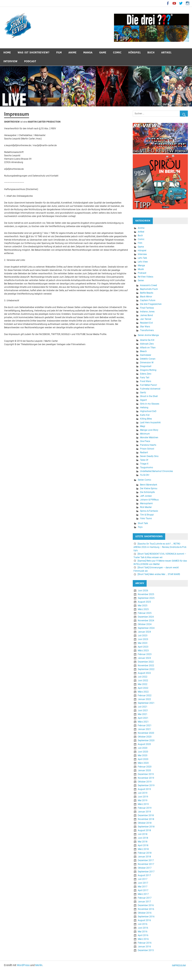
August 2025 (144, 602)
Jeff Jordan (146, 496)
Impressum (179, 965)
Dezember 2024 (146, 617)
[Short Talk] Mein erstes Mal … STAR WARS (159, 574)
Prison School (147, 449)
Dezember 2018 (146, 815)
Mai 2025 (142, 605)
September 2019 (146, 785)
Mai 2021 (142, 714)
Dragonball (145, 366)
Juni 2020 (143, 751)
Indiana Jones (147, 311)
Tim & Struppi (147, 515)
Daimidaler (145, 355)
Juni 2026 (143, 590)
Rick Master (146, 507)
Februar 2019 (145, 808)
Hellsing (144, 407)
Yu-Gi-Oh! (144, 475)
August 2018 (144, 830)
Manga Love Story (149, 430)
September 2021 (146, 703)
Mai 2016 (142, 931)
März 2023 (143, 650)
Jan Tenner (145, 319)
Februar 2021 (145, 725)
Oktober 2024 (145, 624)
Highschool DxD (148, 411)
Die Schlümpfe (147, 492)
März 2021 (143, 721)
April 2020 (143, 759)
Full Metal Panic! (148, 385)
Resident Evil (146, 323)
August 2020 (144, 744)
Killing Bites (146, 419)
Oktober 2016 (145, 913)
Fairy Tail (144, 377)
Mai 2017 (142, 886)
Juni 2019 (143, 796)
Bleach (143, 351)
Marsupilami (146, 503)
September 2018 (146, 826)
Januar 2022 (144, 699)
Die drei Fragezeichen (151, 304)
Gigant (143, 400)
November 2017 (146, 864)
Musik (141, 269)
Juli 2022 (142, 676)
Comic (117, 52)
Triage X (144, 464)
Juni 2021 (143, 710)
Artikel (166, 52)
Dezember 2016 (146, 905)
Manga (87, 52)
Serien (141, 280)
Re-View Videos (145, 277)
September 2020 (146, 740)
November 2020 (146, 733)
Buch (150, 52)
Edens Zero (145, 374)
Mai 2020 (142, 755)
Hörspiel (134, 52)
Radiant (144, 452)
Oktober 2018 (145, 823)
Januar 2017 (144, 901)
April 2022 (143, 688)
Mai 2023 (142, 643)
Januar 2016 (144, 946)
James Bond (146, 315)
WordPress (23, 965)
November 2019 (146, 778)
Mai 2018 (142, 841)
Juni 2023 (143, 639)
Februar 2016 (145, 943)
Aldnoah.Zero (147, 344)
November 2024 (146, 620)
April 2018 (143, 845)
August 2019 (144, 789)
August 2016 (144, 920)
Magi (142, 426)
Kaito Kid (144, 415)
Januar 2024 (144, 631)
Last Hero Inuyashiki (150, 422)
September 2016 (146, 916)
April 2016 (143, 935)
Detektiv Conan (147, 359)
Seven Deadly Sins (149, 456)
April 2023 (143, 646)
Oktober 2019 (145, 781)
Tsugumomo (146, 467)
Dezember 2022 (146, 661)
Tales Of (144, 460)
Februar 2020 (145, 766)
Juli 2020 (142, 748)
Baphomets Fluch (149, 289)
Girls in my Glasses (149, 404)
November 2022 (146, 665)
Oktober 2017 (145, 868)
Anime (72, 52)
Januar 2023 (144, 658)
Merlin (38, 965)
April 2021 (143, 718)
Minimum (145, 434)
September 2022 (146, 669)
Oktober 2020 (145, 736)
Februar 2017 (145, 898)
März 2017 (143, 894)
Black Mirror (146, 296)
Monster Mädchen (149, 437)
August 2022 (144, 673)
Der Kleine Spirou (148, 488)
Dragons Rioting (148, 370)
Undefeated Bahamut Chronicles (156, 471)
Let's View (143, 262)
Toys (140, 527)
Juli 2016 (142, 924)
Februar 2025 (145, 613)
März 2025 (143, 609)
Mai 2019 (142, 800)
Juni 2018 (143, 838)
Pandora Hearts (148, 445)
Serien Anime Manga (148, 335)
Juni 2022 (143, 680)
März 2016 (143, 939)
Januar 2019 (144, 811)
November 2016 (146, 909)
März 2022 (143, 691)
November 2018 (146, 819)
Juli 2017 (142, 879)
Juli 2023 (142, 635)
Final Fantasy (147, 308)
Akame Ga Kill (147, 340)
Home (7, 52)
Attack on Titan (148, 347)
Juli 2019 (142, 793)
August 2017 (144, 875)
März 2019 (143, 804)
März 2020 (143, 763)
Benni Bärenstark (148, 485)
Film (59, 52)
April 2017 (143, 890)
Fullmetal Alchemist (150, 389)
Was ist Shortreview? (34, 52)
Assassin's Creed (148, 285)
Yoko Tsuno (146, 518)
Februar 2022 (145, 695)
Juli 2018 (142, 834)
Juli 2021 (142, 706)
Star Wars (145, 326)
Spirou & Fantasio (149, 511)
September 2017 (146, 871)
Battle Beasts (146, 293)
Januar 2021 (144, 729)
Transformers (147, 330)
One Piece (145, 441)
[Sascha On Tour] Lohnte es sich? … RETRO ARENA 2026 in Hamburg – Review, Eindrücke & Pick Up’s (160, 547)
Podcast (30, 61)
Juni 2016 (143, 928)
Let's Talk (142, 258)
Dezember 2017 (146, 860)
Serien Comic (144, 480)
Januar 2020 (144, 770)
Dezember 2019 (146, 774)
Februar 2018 (145, 853)
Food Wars (145, 381)
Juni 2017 (143, 883)
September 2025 (146, 598)
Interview (10, 61)
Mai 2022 (142, 684)
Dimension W (147, 362)
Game (102, 52)
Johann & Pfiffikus (149, 500)
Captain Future (147, 300)
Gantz (143, 392)
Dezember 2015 (146, 950)
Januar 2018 (144, 856)
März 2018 (143, 849)
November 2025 (146, 594)
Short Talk (143, 523)
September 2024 (146, 628)
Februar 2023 (145, 654)
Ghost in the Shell (149, 396)
